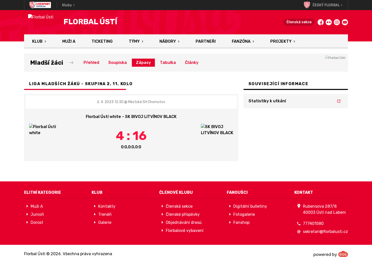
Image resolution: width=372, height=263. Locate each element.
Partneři (206, 41)
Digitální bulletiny (250, 206)
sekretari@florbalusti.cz (325, 231)
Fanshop (241, 222)
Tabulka (168, 62)
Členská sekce (299, 22)
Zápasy (143, 62)
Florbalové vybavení (184, 230)
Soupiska (117, 62)
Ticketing (102, 41)
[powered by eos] (331, 254)
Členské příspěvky (183, 214)
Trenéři (105, 214)
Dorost (37, 222)
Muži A (68, 41)
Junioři (37, 214)
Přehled (91, 62)
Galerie (104, 222)
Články (191, 62)
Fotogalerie (244, 214)
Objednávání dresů (184, 222)
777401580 (313, 223)
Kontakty (106, 206)
